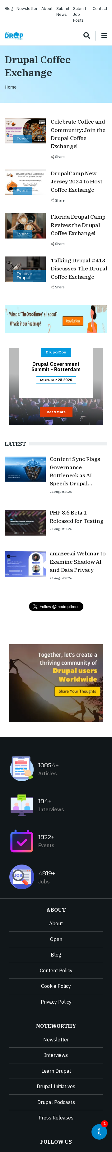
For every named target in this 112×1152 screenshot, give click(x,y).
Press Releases (56, 1118)
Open (56, 939)
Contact (100, 8)
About (47, 8)
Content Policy (56, 970)
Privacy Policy (56, 1002)
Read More (56, 412)
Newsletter (27, 8)
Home (10, 87)
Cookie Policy (56, 986)
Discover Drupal (25, 275)
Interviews (56, 1055)
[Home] (14, 36)
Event (22, 139)
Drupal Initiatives (56, 1086)
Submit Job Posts (79, 14)
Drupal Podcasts (56, 1102)
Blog (9, 8)
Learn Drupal (56, 1071)
